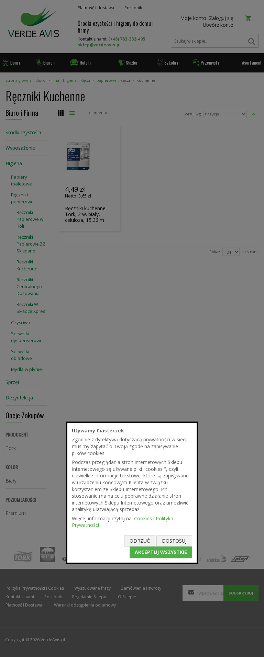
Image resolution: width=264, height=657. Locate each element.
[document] (132, 492)
